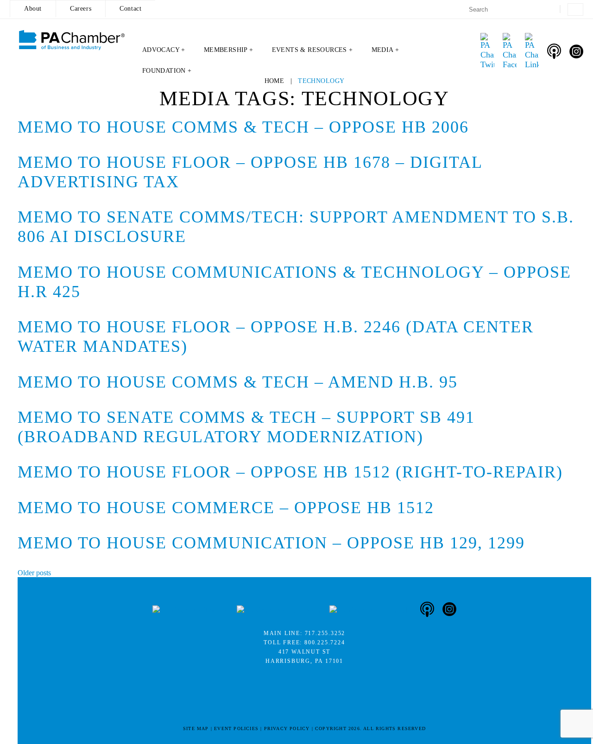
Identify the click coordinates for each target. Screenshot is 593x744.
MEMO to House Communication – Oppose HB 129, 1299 (271, 543)
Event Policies (236, 728)
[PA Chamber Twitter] (487, 51)
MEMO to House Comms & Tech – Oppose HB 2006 (243, 127)
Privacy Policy (287, 728)
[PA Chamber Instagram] (576, 51)
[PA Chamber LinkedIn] (532, 51)
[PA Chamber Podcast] (554, 51)
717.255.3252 (325, 633)
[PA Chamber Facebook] (510, 51)
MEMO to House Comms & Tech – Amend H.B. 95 (238, 382)
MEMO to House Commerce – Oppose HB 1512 (226, 507)
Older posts (34, 573)
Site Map (196, 728)
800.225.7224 (324, 642)
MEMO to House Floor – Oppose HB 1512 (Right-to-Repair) (290, 472)
